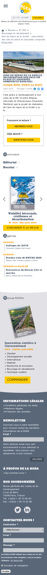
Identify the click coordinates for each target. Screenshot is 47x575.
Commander (17, 379)
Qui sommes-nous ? (15, 473)
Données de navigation (16, 566)
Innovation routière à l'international (20, 344)
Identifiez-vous (23, 140)
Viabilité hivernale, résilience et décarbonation (22, 216)
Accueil (6, 6)
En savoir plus (17, 561)
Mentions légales (14, 409)
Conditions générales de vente (21, 406)
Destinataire (10, 525)
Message (9, 545)
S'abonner (38, 18)
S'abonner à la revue (23, 228)
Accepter (5, 571)
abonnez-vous (23, 126)
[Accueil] (3, 30)
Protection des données (17, 412)
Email (7, 434)
